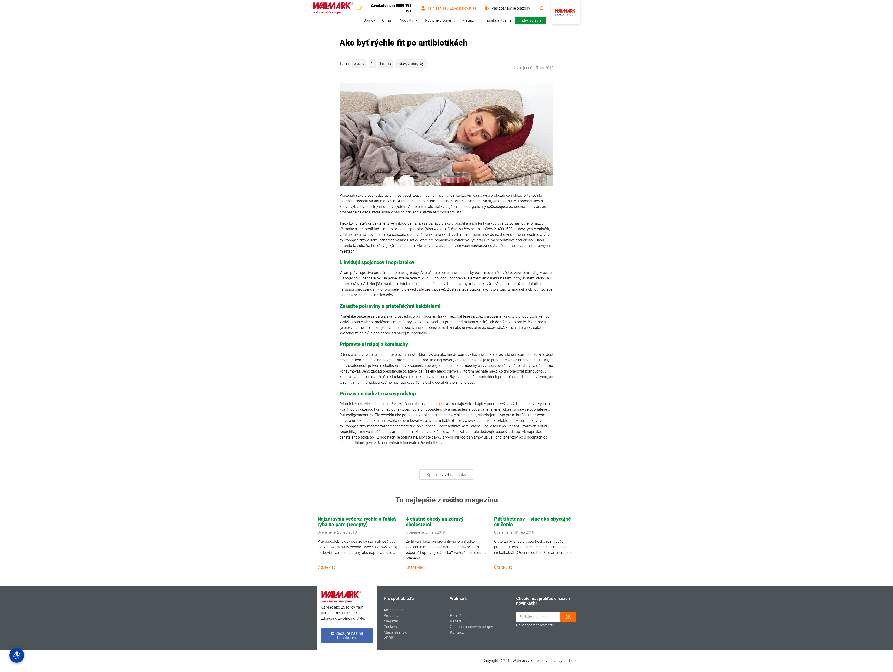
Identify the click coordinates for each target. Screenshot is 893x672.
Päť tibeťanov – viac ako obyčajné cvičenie (532, 521)
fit (372, 64)
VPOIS (389, 638)
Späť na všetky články (446, 474)
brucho (359, 64)
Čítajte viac (326, 567)
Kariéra (456, 621)
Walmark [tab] (458, 598)
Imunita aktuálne (497, 20)
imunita (385, 64)
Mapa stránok (395, 632)
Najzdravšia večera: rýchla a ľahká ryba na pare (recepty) (356, 521)
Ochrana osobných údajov (471, 627)
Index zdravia (531, 20)
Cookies (390, 627)
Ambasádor (393, 610)
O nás (387, 20)
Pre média (458, 615)
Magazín (469, 20)
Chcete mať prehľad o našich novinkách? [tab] (543, 600)
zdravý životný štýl (411, 64)
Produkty (406, 20)
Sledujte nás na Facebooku (348, 635)
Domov (369, 20)
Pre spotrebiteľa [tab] (399, 598)
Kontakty (457, 632)
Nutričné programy (440, 20)
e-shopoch (435, 404)
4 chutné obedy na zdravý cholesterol (434, 521)
